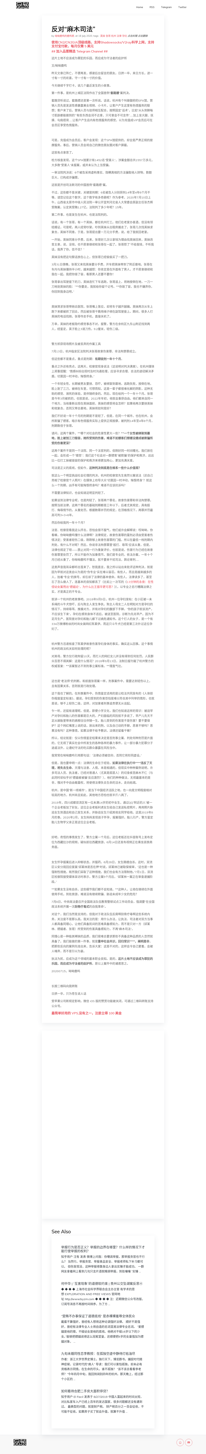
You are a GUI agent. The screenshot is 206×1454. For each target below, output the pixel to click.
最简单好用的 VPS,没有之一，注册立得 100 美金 (87, 1013)
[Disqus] (103, 1084)
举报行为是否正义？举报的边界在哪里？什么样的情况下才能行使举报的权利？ (103, 1249)
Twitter (182, 7)
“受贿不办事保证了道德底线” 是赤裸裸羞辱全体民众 (98, 1316)
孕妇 (124, 35)
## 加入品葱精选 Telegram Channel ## (80, 51)
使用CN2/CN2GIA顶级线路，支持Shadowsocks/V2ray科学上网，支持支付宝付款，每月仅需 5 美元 (103, 44)
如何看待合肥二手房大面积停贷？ (85, 1391)
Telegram (166, 7)
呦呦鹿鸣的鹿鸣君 (64, 35)
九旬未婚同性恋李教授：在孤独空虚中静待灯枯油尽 (98, 1354)
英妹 (102, 35)
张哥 (108, 35)
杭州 (113, 35)
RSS (152, 7)
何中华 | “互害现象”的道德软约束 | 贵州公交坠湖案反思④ (102, 1284)
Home (139, 7)
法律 (119, 35)
